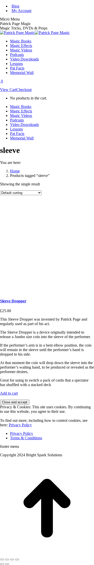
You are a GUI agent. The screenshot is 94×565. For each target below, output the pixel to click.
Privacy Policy (20, 425)
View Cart (8, 89)
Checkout (24, 89)
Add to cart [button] (9, 393)
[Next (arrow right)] (7, 564)
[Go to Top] (47, 554)
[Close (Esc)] (2, 559)
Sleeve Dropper (13, 301)
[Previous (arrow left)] (2, 564)
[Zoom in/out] (17, 559)
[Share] (7, 559)
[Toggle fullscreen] (12, 559)
